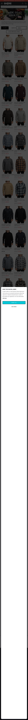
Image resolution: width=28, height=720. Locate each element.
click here (5, 298)
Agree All (14, 302)
